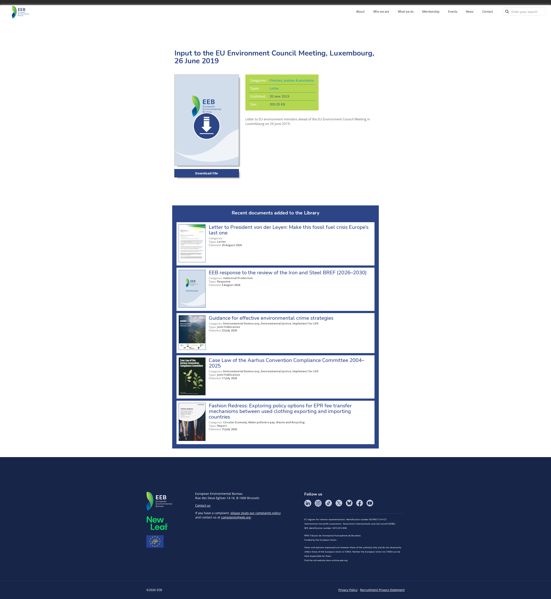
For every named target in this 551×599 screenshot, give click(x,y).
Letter (274, 88)
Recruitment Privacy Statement (382, 590)
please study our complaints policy (256, 513)
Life (155, 541)
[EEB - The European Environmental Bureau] (20, 11)
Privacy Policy (348, 590)
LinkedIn (307, 503)
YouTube (369, 503)
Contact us (202, 505)
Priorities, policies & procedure (291, 80)
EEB (159, 501)
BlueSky (349, 503)
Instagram (318, 503)
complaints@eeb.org (236, 517)
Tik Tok (328, 503)
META (157, 523)
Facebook (359, 503)
